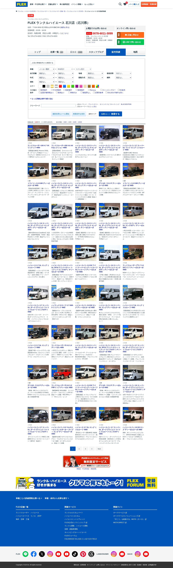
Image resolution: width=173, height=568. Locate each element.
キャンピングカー (109, 90)
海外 (17, 519)
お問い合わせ (100, 565)
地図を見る (65, 27)
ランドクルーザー (22, 513)
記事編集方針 (152, 565)
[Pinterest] (83, 554)
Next (99, 449)
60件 (74, 122)
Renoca (93, 90)
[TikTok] (75, 554)
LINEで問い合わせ (129, 42)
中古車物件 (57, 90)
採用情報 (83, 565)
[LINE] (25, 554)
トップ (37, 52)
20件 (65, 122)
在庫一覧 (56, 52)
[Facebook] (34, 554)
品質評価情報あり (47, 93)
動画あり (61, 93)
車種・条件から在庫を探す (56, 498)
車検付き (73, 93)
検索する (110, 114)
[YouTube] (58, 554)
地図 (135, 52)
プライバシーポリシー (113, 565)
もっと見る (88, 4)
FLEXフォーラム (71, 536)
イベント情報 (76, 4)
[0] (124, 5)
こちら (65, 33)
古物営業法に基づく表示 (128, 565)
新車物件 (44, 90)
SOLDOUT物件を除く (115, 93)
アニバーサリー (93, 104)
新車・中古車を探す (37, 4)
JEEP (39, 516)
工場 (27, 519)
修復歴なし (87, 93)
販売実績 (116, 52)
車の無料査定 (65, 4)
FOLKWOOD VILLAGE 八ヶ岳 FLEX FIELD (81, 539)
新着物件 (81, 90)
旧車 (22, 519)
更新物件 (68, 90)
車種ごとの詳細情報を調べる (28, 498)
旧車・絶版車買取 (71, 529)
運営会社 (76, 565)
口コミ (76, 52)
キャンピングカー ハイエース (75, 532)
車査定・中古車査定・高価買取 (86, 469)
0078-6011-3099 (103, 33)
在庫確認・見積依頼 (149, 4)
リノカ (33, 516)
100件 (80, 122)
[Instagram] (50, 554)
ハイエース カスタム (72, 516)
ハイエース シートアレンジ (75, 519)
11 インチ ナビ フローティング (109, 104)
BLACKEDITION (126, 104)
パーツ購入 (133, 4)
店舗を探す (52, 4)
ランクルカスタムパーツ (74, 513)
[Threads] (91, 554)
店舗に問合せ (128, 35)
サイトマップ (91, 565)
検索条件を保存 (79, 114)
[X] (42, 554)
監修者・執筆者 (142, 565)
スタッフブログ (96, 52)
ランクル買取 (69, 526)
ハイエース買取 (82, 526)
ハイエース (35, 513)
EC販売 (122, 90)
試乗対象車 (99, 93)
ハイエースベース (22, 516)
